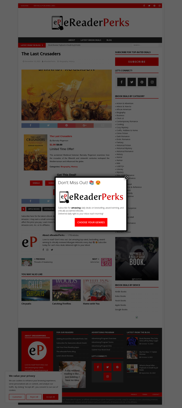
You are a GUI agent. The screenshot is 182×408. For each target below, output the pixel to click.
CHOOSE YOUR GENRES (91, 222)
